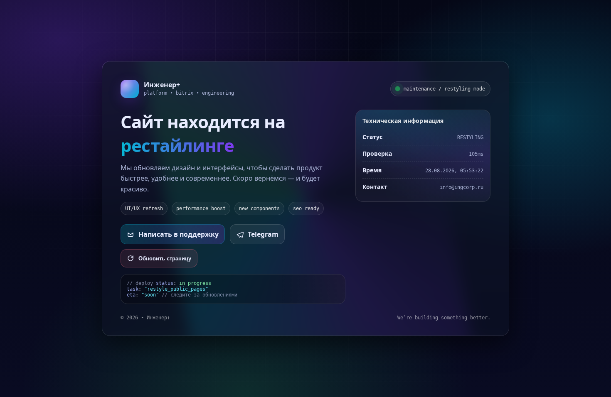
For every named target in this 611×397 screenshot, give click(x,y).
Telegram (263, 234)
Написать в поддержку (178, 234)
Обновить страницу (164, 258)
